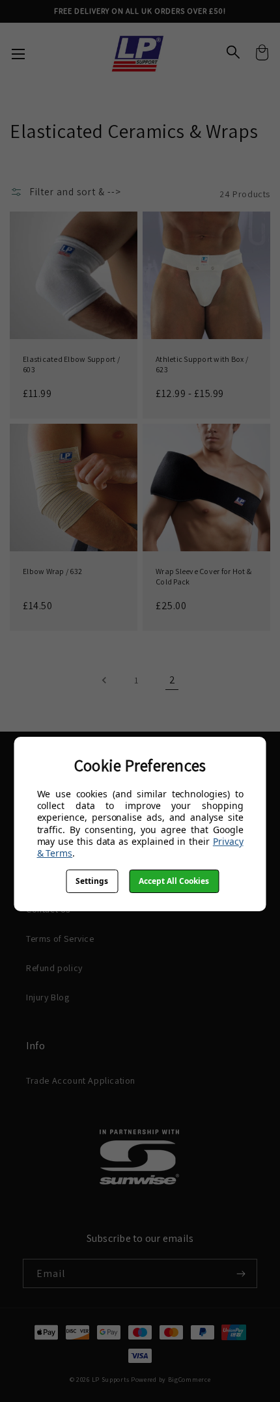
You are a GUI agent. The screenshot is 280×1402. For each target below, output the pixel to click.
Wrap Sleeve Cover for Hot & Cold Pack (203, 576)
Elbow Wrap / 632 (52, 571)
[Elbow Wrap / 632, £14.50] (73, 487)
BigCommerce (189, 1379)
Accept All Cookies (174, 881)
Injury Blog (48, 997)
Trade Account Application (80, 1080)
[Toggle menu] (18, 54)
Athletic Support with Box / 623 (202, 364)
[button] (70, 192)
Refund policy (54, 968)
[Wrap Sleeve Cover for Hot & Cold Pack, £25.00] (206, 487)
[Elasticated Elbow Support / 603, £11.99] (73, 275)
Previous (105, 680)
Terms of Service (60, 938)
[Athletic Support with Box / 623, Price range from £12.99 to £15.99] (206, 275)
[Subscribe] (236, 1273)
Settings (92, 881)
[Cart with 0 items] (261, 54)
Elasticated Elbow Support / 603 (71, 364)
